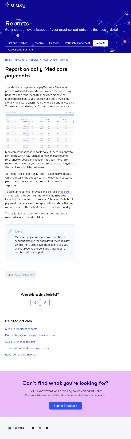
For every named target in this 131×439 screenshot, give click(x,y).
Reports (100, 43)
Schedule (38, 43)
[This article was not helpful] (45, 302)
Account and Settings (21, 49)
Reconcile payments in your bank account (30, 335)
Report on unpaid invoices (21, 354)
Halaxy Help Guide (14, 59)
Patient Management (77, 43)
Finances (54, 43)
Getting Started (17, 43)
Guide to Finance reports (20, 341)
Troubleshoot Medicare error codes (27, 348)
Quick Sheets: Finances (55, 59)
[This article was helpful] (35, 302)
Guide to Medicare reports (21, 328)
